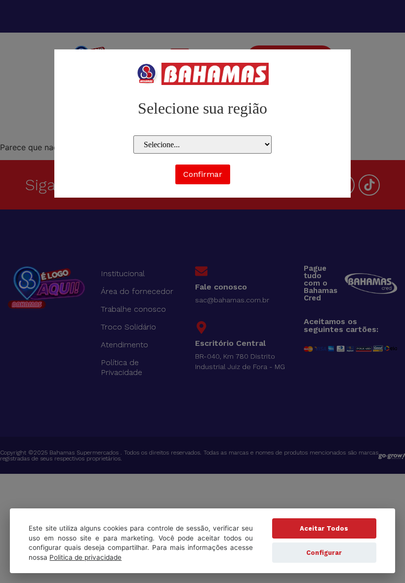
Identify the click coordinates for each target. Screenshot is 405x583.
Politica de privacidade (85, 557)
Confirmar (202, 174)
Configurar (324, 552)
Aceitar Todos (324, 528)
